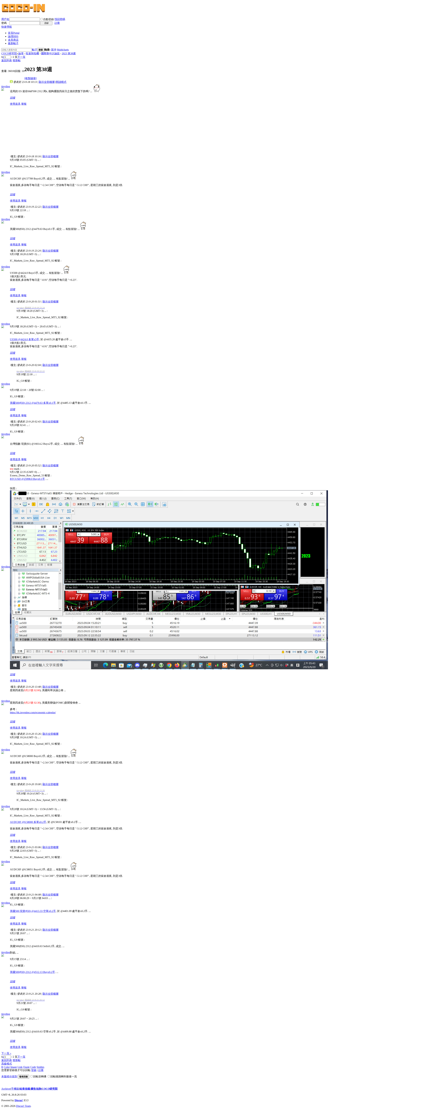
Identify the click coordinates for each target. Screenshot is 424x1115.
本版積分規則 (9, 1076)
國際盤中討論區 (50, 53)
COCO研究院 (9, 53)
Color (7, 1067)
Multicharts (63, 49)
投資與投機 (32, 53)
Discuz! (19, 1100)
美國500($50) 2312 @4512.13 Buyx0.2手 (32, 972)
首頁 (13, 32)
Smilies (40, 1067)
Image (13, 1067)
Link (20, 1067)
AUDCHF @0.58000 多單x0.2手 (28, 822)
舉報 (23, 103)
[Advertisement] (55, 131)
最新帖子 (13, 43)
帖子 (34, 49)
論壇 (13, 36)
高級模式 (6, 1063)
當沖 (53, 49)
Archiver (6, 1088)
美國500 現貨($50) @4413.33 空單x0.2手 (33, 911)
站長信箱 (25, 1088)
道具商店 (13, 39)
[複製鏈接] (30, 78)
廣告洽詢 (36, 1088)
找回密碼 (59, 19)
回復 (12, 97)
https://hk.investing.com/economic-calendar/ (33, 712)
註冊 (57, 23)
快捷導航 (6, 26)
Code (33, 1067)
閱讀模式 (61, 82)
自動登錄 (48, 19)
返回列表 (6, 60)
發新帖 (17, 60)
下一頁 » (6, 1053)
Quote (26, 1067)
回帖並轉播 (39, 1076)
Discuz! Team (23, 1106)
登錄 (33, 1070)
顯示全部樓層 (47, 82)
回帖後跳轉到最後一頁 (63, 1076)
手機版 (15, 1088)
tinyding (5, 86)
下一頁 (21, 57)
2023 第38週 (69, 53)
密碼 (4, 23)
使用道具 (15, 103)
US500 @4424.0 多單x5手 (24, 339)
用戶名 (5, 19)
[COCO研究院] (23, 12)
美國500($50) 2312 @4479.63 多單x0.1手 (33, 402)
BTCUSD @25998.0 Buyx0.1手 (27, 479)
